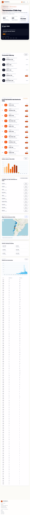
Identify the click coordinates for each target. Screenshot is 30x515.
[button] (3, 219)
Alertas (2, 510)
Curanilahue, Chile (12, 142)
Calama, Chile (11, 131)
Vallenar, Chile (11, 115)
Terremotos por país (3, 506)
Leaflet (20, 235)
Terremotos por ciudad (4, 507)
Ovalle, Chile (11, 147)
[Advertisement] (15, 46)
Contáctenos (2, 512)
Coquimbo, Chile (9, 75)
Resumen (2, 504)
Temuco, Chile (11, 105)
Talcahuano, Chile (12, 110)
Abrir (27, 105)
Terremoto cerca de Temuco (9, 31)
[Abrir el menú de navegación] (27, 2)
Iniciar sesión (2, 513)
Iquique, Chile (11, 126)
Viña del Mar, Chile (12, 120)
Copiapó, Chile (11, 152)
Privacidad (2, 511)
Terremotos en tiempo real (4, 505)
